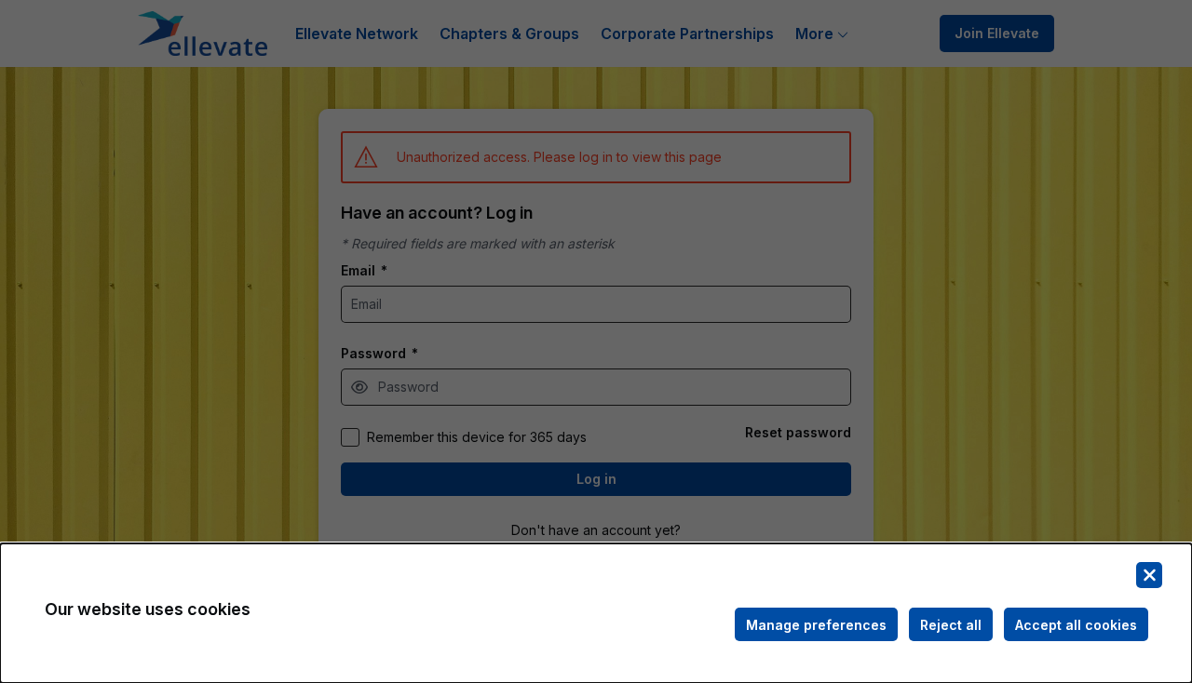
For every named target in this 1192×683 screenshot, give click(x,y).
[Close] (1149, 575)
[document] (596, 613)
